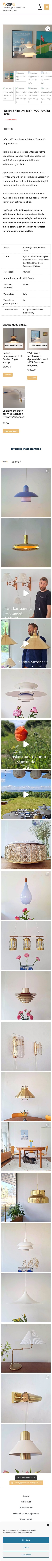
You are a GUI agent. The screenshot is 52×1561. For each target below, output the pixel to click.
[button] (48, 1525)
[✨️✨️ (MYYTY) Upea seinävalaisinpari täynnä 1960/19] (26, 1046)
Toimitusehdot (26, 1507)
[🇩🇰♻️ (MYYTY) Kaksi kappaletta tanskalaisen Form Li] (26, 492)
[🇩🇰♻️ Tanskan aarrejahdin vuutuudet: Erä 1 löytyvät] (26, 744)
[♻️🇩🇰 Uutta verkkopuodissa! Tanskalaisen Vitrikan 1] (26, 844)
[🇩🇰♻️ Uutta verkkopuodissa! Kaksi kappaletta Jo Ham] (26, 1448)
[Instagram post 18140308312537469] (26, 794)
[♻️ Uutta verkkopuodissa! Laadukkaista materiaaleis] (26, 945)
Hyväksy (26, 1540)
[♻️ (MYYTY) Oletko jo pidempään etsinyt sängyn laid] (26, 1398)
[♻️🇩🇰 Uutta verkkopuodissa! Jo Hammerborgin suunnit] (26, 1096)
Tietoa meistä (26, 1519)
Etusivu (26, 1496)
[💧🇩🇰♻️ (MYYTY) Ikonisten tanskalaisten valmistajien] (26, 895)
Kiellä (26, 1547)
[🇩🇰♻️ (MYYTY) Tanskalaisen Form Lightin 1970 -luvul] (26, 1247)
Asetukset (26, 1554)
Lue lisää (7, 375)
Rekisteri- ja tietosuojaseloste (26, 1513)
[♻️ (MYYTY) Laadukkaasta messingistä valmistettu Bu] (26, 1197)
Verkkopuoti (26, 1501)
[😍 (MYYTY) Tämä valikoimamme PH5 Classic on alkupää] (26, 693)
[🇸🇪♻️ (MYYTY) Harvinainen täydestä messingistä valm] (26, 542)
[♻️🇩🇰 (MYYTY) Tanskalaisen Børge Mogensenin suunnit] (26, 1146)
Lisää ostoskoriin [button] (11, 431)
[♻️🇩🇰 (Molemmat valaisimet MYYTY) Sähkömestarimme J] (26, 643)
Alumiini (26, 272)
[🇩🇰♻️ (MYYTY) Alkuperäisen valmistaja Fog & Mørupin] (26, 1297)
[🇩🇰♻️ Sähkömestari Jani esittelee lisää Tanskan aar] (26, 593)
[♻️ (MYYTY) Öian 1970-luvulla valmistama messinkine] (26, 1348)
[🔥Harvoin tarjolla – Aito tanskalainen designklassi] (26, 995)
